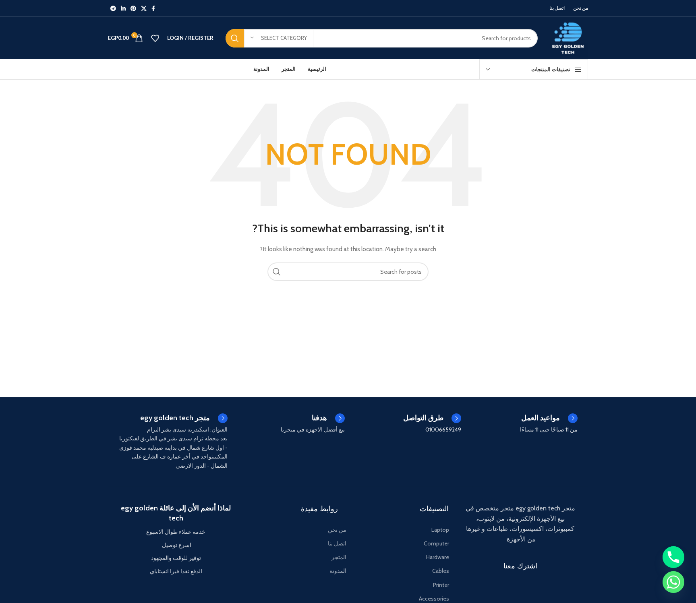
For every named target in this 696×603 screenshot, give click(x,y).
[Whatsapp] (673, 582)
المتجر (338, 557)
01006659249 (443, 429)
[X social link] (144, 8)
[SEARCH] (235, 38)
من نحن (337, 529)
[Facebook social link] (153, 8)
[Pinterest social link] (133, 8)
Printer (441, 585)
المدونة (337, 570)
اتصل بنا (337, 543)
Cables (440, 570)
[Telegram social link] (113, 8)
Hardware (437, 557)
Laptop (440, 529)
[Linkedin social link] (123, 8)
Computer (436, 543)
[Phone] (673, 557)
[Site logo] (569, 37)
